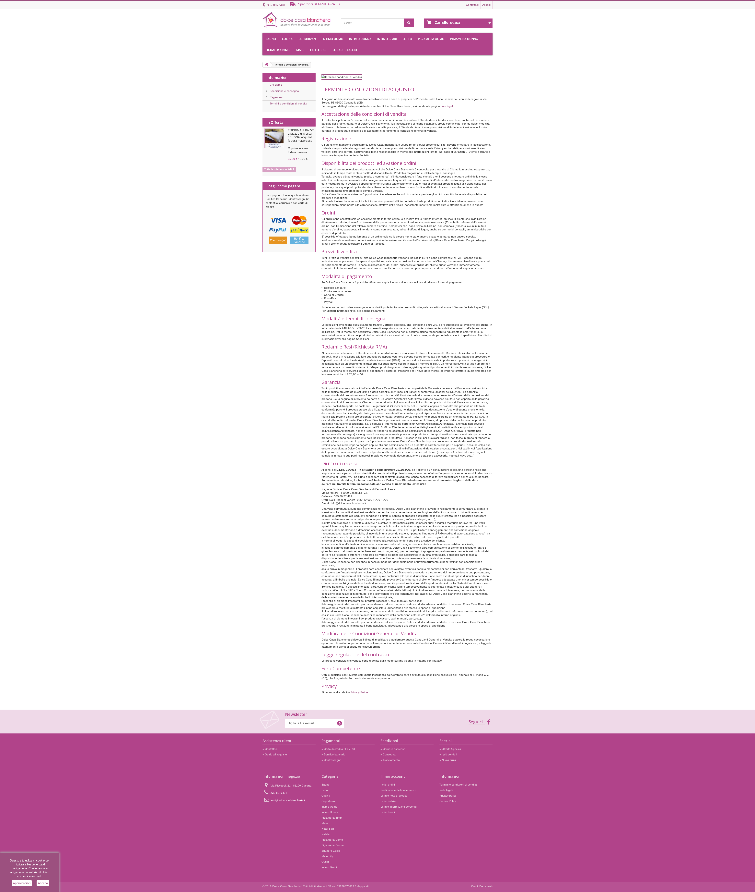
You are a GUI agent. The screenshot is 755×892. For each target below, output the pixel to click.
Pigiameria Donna (464, 39)
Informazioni (277, 77)
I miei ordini (387, 784)
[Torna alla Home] (266, 64)
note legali (447, 106)
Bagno (270, 39)
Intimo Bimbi (387, 39)
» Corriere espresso (392, 749)
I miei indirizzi (388, 801)
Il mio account (392, 776)
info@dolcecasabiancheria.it (288, 800)
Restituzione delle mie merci (397, 790)
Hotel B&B (318, 50)
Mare (300, 50)
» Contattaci (269, 749)
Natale (325, 834)
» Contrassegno (331, 760)
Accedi (486, 4)
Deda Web (486, 886)
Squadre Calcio (344, 50)
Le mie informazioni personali (398, 806)
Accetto (43, 883)
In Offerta (274, 122)
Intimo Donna (360, 39)
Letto (407, 39)
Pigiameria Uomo (431, 39)
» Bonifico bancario (333, 754)
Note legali (446, 790)
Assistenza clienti (277, 740)
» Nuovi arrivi (447, 760)
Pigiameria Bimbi (277, 50)
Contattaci (472, 4)
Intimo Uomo (332, 39)
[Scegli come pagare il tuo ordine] (289, 231)
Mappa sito (363, 886)
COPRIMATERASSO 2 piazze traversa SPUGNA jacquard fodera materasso (301, 135)
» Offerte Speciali (450, 749)
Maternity (327, 856)
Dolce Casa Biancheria (286, 886)
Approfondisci (21, 883)
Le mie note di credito (393, 795)
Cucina (287, 39)
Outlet (325, 861)
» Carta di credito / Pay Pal (338, 749)
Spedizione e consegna (284, 90)
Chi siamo (275, 84)
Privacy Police (359, 692)
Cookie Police (447, 801)
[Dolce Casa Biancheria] (298, 20)
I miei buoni (387, 812)
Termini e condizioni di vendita (288, 103)
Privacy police (448, 795)
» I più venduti (448, 754)
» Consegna (388, 754)
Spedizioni (389, 740)
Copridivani (307, 39)
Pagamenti (276, 97)
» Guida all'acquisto (274, 754)
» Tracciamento (390, 760)
